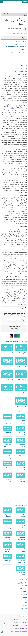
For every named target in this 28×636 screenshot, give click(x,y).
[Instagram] (20, 616)
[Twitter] (23, 616)
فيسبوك (15, 336)
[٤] (9, 155)
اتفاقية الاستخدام (23, 622)
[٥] (8, 163)
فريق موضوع (15, 625)
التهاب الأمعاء (24, 609)
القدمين (25, 260)
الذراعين (7, 245)
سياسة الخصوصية (14, 622)
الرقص (21, 153)
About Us (25, 625)
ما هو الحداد (24, 586)
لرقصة (15, 200)
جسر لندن (25, 597)
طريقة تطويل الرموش (22, 583)
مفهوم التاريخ (24, 594)
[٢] (12, 110)
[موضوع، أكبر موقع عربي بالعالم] (24, 2)
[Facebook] (26, 616)
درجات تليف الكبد (23, 589)
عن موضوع (16, 620)
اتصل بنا (25, 620)
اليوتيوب (12, 113)
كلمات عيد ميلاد (23, 603)
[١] (22, 102)
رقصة (16, 169)
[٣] (4, 114)
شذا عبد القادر (11, 28)
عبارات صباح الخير (23, 600)
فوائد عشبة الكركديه (22, 606)
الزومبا (19, 77)
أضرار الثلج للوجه (23, 591)
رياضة (25, 299)
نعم (16, 330)
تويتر (11, 336)
